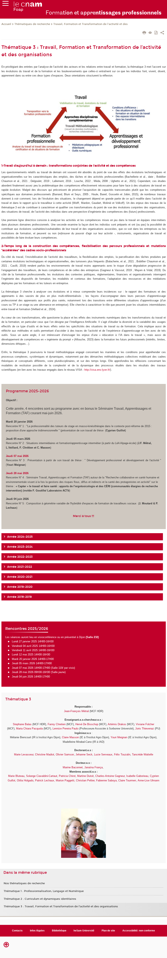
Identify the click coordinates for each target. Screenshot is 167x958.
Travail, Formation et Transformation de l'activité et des (90, 24)
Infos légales (37, 930)
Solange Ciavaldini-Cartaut (41, 775)
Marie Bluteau (16, 775)
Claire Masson (70, 737)
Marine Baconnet (73, 767)
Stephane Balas (22, 724)
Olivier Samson (65, 754)
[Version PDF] (156, 33)
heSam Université (84, 930)
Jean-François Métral (76, 711)
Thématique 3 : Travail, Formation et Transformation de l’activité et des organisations (61, 906)
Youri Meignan (119, 737)
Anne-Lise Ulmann (148, 780)
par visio (69, 667)
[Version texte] (150, 33)
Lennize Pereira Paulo (65, 728)
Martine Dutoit (85, 775)
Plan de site (108, 930)
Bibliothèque (59, 930)
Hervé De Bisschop (86, 724)
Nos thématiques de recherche (24, 883)
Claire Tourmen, (127, 780)
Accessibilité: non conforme (138, 930)
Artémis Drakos (117, 724)
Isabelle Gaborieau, (137, 775)
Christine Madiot (44, 754)
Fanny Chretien (57, 724)
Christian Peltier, (86, 780)
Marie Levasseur (23, 754)
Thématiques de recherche (32, 24)
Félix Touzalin (122, 754)
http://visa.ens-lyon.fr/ (97, 369)
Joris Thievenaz (144, 728)
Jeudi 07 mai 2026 (17, 456)
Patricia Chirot (67, 775)
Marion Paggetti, (65, 780)
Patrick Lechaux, (45, 780)
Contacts (17, 930)
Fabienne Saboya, (107, 780)
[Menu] (5, 4)
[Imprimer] (144, 33)
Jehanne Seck (84, 754)
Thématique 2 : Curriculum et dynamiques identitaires (40, 899)
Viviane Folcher (145, 724)
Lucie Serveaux (103, 754)
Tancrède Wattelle (142, 754)
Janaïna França (93, 767)
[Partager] (162, 33)
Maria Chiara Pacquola (29, 728)
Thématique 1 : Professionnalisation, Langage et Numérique (44, 891)
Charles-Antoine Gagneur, (110, 775)
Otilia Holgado (25, 780)
